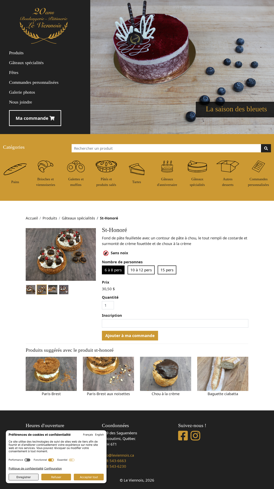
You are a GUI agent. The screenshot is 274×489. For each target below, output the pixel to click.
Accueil (32, 217)
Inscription (112, 315)
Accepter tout (89, 477)
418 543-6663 (114, 460)
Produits (50, 217)
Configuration (53, 468)
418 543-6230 (114, 466)
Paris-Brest (51, 393)
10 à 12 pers (141, 269)
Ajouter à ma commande (130, 335)
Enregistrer (23, 477)
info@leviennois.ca (118, 455)
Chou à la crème (166, 393)
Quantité (110, 297)
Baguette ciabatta (223, 393)
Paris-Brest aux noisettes (108, 393)
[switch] (27, 459)
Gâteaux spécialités (78, 217)
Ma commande (33, 118)
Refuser (56, 477)
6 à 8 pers (113, 269)
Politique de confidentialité (26, 468)
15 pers (167, 269)
